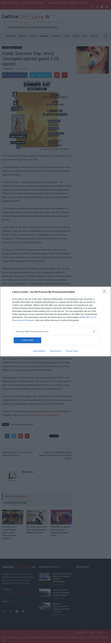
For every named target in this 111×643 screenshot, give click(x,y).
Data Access (55, 351)
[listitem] (55, 331)
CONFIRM (27, 340)
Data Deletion (39, 351)
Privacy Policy (72, 351)
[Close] (105, 292)
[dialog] (55, 321)
